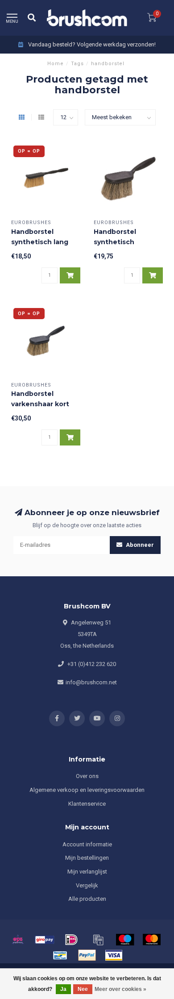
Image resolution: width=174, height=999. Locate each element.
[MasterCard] (152, 939)
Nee (83, 989)
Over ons (87, 776)
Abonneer (139, 544)
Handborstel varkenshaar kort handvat (40, 404)
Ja (63, 989)
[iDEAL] (71, 939)
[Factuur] (98, 939)
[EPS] (18, 939)
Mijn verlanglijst (87, 871)
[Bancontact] (60, 955)
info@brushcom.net (91, 682)
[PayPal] (87, 955)
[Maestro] (125, 939)
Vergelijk (87, 885)
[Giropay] (44, 939)
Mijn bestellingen (87, 857)
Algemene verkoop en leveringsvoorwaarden (87, 790)
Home (55, 64)
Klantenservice (87, 803)
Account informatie (87, 844)
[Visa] (114, 955)
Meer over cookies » (120, 989)
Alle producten (87, 898)
